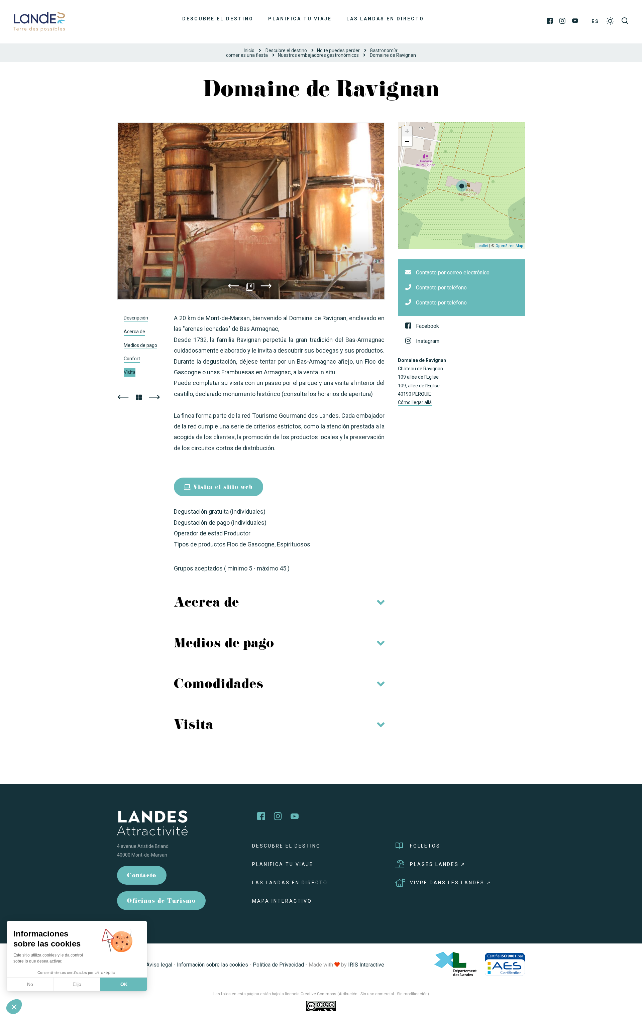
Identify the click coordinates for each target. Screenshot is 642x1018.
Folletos (425, 846)
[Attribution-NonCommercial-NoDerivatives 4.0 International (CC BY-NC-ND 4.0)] (321, 1006)
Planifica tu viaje (300, 18)
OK (123, 984)
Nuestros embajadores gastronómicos (318, 55)
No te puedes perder (338, 50)
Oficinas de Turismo (161, 901)
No (30, 984)
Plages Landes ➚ (438, 864)
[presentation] (233, 287)
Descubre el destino (217, 18)
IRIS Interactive (366, 965)
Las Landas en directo (385, 18)
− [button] (407, 141)
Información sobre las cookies (212, 965)
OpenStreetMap (509, 246)
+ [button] (407, 131)
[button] (14, 1007)
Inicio (249, 50)
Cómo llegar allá (415, 402)
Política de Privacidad (278, 965)
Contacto (141, 876)
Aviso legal (159, 965)
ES (595, 21)
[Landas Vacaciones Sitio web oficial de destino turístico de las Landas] (39, 21)
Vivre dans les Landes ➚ (451, 882)
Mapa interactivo (282, 901)
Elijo (77, 984)
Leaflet (482, 246)
